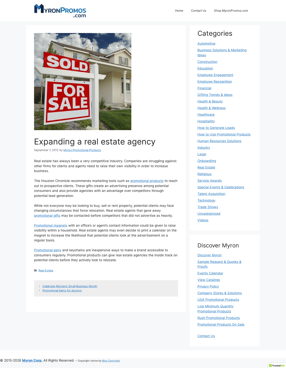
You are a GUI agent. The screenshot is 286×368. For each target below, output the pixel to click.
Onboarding (206, 161)
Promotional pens (47, 250)
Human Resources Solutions (219, 141)
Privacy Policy (208, 286)
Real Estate (46, 270)
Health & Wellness (211, 108)
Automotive (206, 43)
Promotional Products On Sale (220, 324)
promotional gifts (47, 215)
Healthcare (206, 115)
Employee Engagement (215, 75)
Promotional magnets (50, 225)
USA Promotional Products (218, 300)
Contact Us (198, 10)
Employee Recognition (214, 82)
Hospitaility (206, 121)
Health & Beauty (210, 101)
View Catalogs (208, 280)
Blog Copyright (111, 360)
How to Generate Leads (216, 128)
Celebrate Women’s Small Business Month (69, 286)
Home (179, 10)
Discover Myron (209, 255)
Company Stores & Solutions (219, 293)
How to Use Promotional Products (224, 134)
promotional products (147, 181)
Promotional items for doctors (62, 290)
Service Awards (209, 181)
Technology (206, 200)
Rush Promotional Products (218, 318)
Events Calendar (210, 273)
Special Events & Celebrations (220, 187)
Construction (207, 62)
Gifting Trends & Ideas (214, 95)
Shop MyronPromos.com (231, 10)
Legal (201, 154)
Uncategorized (208, 214)
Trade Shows (207, 207)
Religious (204, 174)
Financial (204, 88)
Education (205, 68)
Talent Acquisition (211, 194)
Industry (203, 148)
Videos (202, 220)
